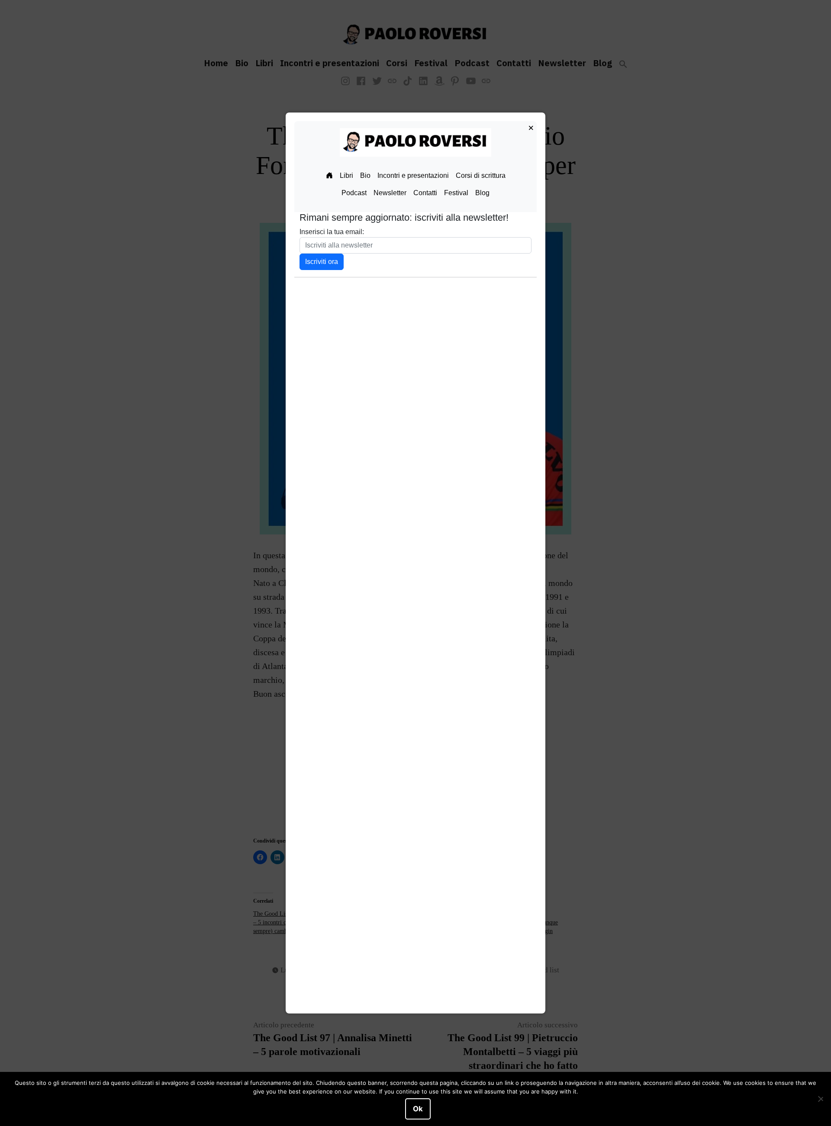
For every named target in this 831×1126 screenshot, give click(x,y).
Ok (418, 1108)
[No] (820, 1099)
